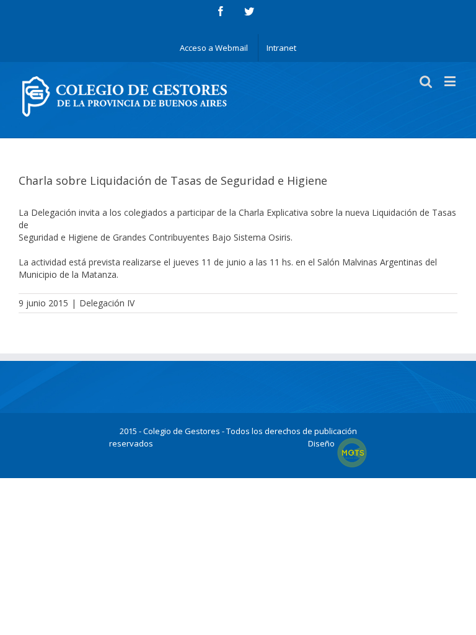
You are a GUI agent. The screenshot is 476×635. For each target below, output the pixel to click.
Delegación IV (106, 303)
